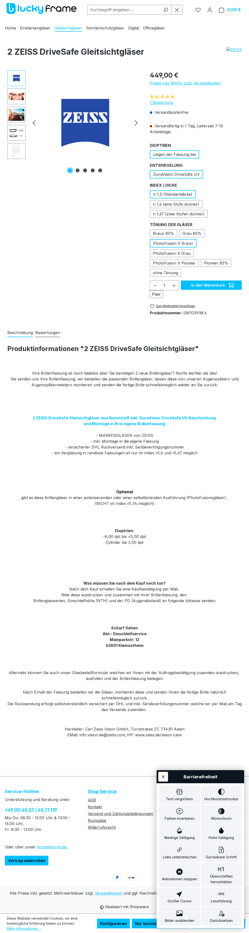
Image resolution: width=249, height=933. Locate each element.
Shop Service (102, 791)
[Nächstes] (136, 123)
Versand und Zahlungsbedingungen (120, 813)
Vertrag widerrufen (26, 860)
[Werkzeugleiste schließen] (163, 777)
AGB (92, 800)
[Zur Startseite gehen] (41, 8)
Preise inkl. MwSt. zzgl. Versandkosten (185, 83)
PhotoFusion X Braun (173, 243)
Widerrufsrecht (102, 827)
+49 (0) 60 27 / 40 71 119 (31, 809)
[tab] (20, 332)
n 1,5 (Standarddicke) (172, 194)
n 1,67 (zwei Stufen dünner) (179, 213)
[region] (73, 122)
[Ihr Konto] (210, 10)
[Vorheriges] (34, 123)
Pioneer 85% (216, 263)
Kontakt (95, 806)
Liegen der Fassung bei (174, 154)
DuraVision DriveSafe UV (176, 174)
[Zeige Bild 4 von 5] (93, 170)
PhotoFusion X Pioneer (174, 263)
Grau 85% (191, 233)
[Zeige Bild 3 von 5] (85, 170)
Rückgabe (97, 820)
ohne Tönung (165, 272)
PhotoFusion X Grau (172, 253)
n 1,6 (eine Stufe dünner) (176, 204)
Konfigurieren (113, 923)
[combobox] (124, 10)
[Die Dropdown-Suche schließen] (177, 10)
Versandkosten (108, 893)
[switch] (179, 795)
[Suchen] (165, 10)
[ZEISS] (234, 54)
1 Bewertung (161, 102)
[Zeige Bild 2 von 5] (78, 170)
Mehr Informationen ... (24, 928)
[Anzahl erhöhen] (174, 285)
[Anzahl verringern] (155, 285)
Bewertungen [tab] (47, 332)
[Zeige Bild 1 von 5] (70, 170)
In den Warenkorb (208, 285)
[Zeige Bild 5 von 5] (100, 170)
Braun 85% (163, 233)
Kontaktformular (52, 847)
